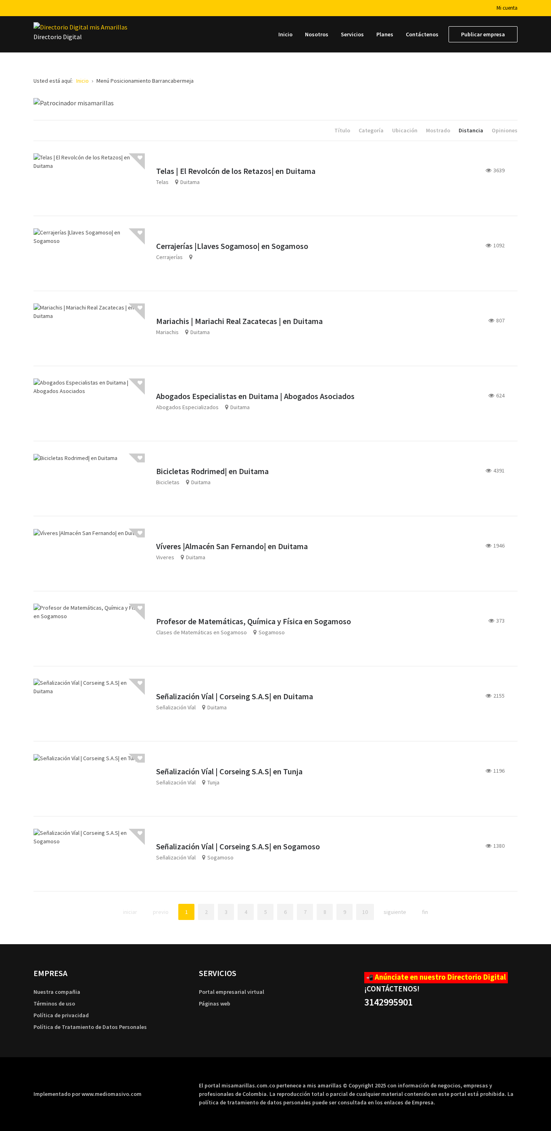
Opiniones (505, 130)
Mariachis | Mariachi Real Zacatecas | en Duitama (239, 321)
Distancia (471, 130)
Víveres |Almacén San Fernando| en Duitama (232, 546)
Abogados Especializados (187, 407)
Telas (162, 182)
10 (365, 912)
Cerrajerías (169, 257)
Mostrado (438, 130)
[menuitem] (285, 34)
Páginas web (214, 1003)
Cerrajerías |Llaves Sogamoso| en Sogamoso (232, 246)
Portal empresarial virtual (231, 991)
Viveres (165, 557)
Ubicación (405, 130)
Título (342, 130)
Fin (425, 912)
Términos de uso (54, 1003)
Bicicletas (167, 482)
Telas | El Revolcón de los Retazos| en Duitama (235, 171)
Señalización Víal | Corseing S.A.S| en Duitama (234, 696)
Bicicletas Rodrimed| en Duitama (212, 471)
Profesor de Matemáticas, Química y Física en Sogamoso (253, 621)
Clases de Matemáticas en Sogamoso (201, 632)
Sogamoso (272, 632)
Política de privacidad (61, 1015)
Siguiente (395, 912)
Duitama (190, 182)
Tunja (213, 782)
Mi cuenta (507, 7)
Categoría (372, 130)
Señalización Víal (176, 707)
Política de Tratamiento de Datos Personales (90, 1027)
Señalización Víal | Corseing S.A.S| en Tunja (229, 771)
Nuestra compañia (56, 991)
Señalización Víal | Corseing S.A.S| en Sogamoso (238, 846)
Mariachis (167, 332)
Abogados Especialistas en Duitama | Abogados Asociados (255, 396)
